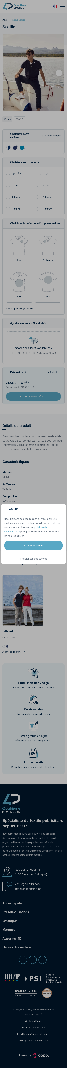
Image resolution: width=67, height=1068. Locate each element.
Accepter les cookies (33, 545)
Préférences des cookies (33, 559)
